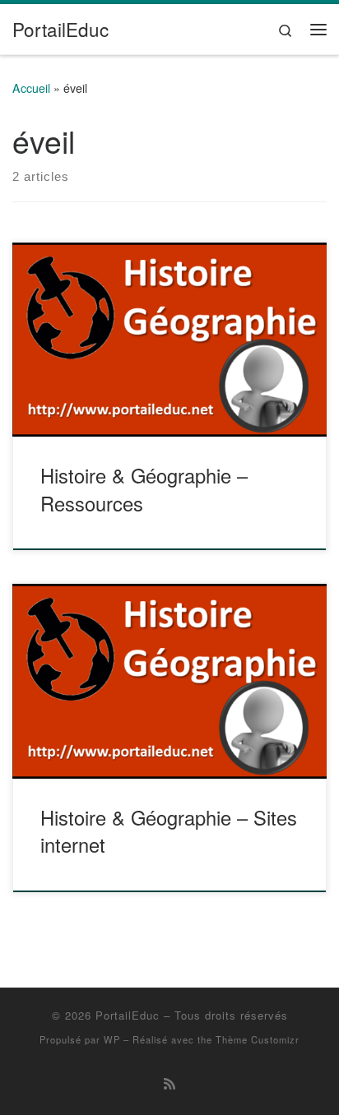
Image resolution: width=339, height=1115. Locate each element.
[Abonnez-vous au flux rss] (169, 1083)
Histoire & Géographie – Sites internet (168, 830)
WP (112, 1039)
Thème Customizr (258, 1039)
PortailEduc (127, 1015)
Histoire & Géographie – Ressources (144, 488)
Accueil (31, 88)
